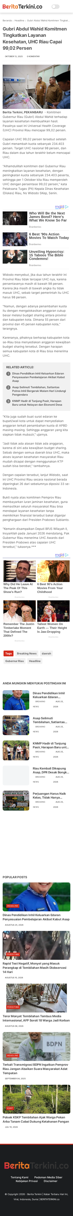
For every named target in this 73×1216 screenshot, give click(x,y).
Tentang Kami (19, 1177)
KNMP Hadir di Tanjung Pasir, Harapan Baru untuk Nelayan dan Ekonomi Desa (37, 402)
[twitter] (13, 672)
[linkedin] (34, 672)
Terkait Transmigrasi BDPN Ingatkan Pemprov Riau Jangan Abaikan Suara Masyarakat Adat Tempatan (35, 1069)
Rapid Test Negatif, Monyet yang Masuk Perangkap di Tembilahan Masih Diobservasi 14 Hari (34, 968)
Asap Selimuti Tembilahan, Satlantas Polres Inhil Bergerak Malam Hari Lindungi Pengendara (39, 391)
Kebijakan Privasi (27, 1181)
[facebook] (6, 672)
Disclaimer (50, 1181)
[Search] (63, 6)
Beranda (7, 20)
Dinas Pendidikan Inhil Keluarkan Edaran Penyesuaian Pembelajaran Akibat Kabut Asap (38, 377)
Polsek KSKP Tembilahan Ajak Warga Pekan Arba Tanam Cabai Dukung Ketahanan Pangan (36, 1119)
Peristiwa (13, 954)
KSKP (10, 1108)
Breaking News (26, 653)
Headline (19, 20)
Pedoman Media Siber (48, 1177)
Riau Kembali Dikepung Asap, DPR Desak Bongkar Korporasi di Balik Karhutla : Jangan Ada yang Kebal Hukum (51, 770)
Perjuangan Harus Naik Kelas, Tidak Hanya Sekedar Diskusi (49, 795)
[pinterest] (27, 672)
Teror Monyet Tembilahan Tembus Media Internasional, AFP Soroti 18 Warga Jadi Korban (36, 1018)
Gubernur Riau (14, 661)
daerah (46, 653)
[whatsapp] (20, 672)
